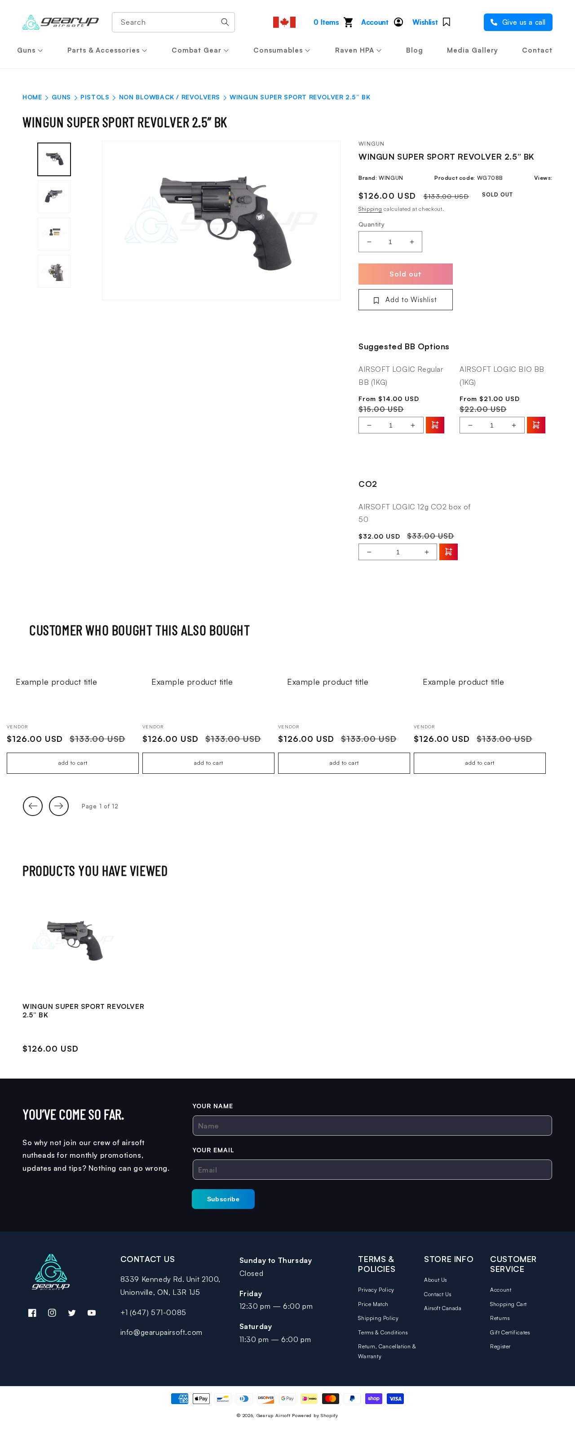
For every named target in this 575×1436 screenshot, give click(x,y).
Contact (537, 50)
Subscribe (223, 1199)
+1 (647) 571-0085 (153, 1312)
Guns (26, 50)
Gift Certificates (510, 1332)
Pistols (94, 97)
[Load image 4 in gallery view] (54, 271)
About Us (435, 1279)
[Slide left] (33, 806)
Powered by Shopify (315, 1415)
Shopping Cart (508, 1304)
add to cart (73, 762)
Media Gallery (472, 50)
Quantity (371, 224)
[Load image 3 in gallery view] (54, 234)
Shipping (370, 208)
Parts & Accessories (103, 50)
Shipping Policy (378, 1318)
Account (500, 1289)
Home (32, 97)
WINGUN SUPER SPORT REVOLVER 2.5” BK (83, 1011)
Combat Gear (196, 50)
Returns (499, 1318)
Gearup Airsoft (274, 1415)
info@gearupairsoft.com (161, 1332)
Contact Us (437, 1294)
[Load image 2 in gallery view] (54, 196)
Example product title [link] (56, 682)
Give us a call (523, 22)
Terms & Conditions (382, 1332)
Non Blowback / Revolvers (169, 97)
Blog (414, 50)
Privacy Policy (376, 1289)
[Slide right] (59, 806)
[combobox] (173, 22)
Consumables (278, 50)
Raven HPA (354, 50)
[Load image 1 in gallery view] (54, 159)
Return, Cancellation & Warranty (387, 1351)
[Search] (225, 22)
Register (500, 1346)
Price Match (373, 1304)
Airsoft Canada (442, 1308)
